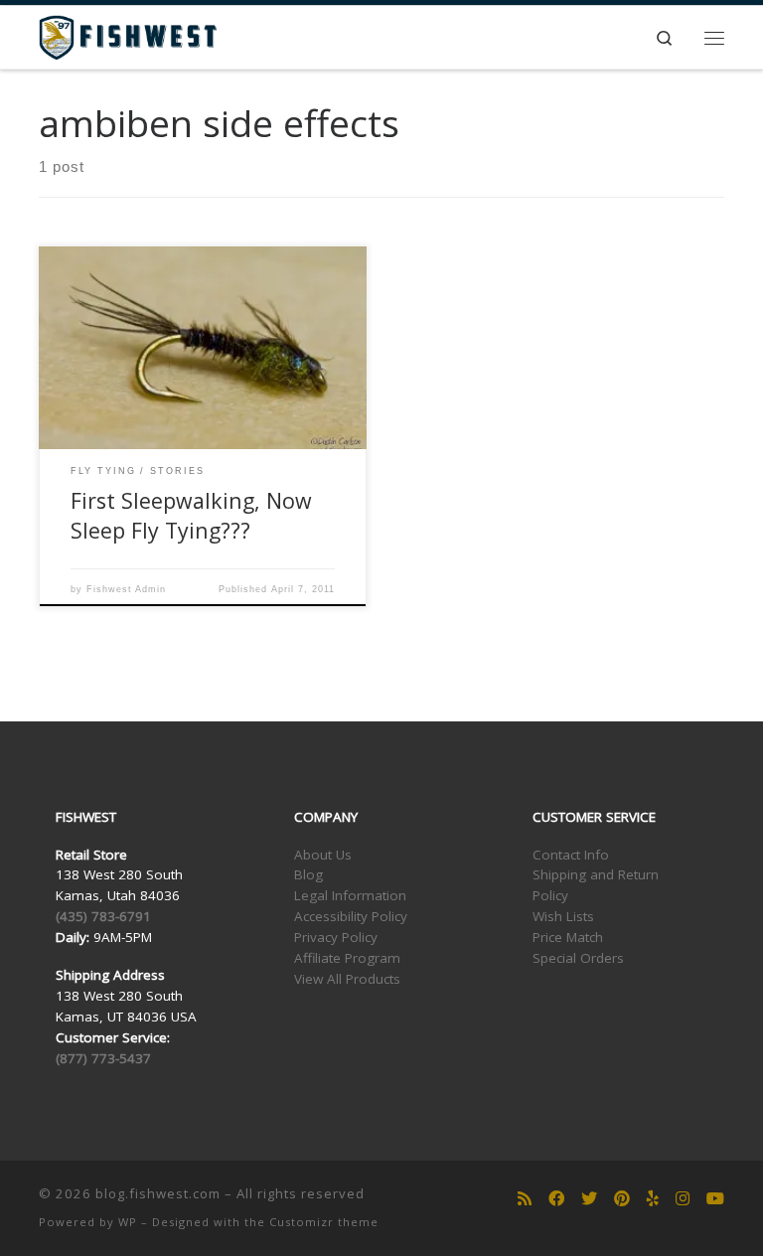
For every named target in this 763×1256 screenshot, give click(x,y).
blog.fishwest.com (158, 1193)
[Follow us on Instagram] (682, 1198)
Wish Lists (563, 916)
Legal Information (350, 895)
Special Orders (578, 958)
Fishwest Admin (126, 589)
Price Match (568, 937)
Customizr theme (324, 1221)
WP (127, 1221)
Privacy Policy (336, 937)
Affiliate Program (347, 958)
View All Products (347, 979)
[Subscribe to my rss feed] (525, 1198)
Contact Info (571, 855)
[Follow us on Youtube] (715, 1198)
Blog (308, 874)
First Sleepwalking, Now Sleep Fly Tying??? (191, 515)
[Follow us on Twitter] (589, 1198)
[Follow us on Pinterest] (622, 1198)
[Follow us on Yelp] (653, 1198)
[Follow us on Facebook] (556, 1198)
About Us (323, 855)
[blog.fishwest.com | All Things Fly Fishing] (128, 35)
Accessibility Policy (350, 916)
